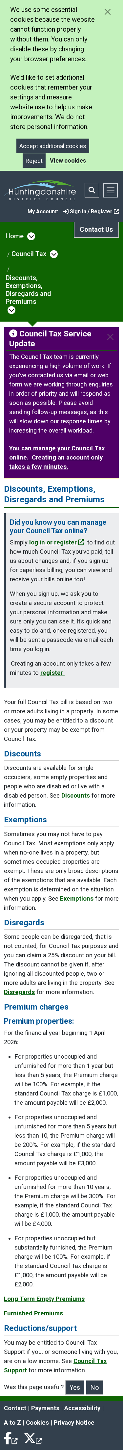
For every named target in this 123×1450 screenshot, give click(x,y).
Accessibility (82, 1408)
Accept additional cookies (52, 146)
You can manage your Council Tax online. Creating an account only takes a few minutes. (57, 457)
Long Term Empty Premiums (44, 1299)
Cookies (37, 1422)
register (52, 672)
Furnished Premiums (33, 1313)
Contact (15, 1408)
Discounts (75, 795)
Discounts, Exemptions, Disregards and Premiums (28, 289)
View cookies (68, 160)
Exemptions (76, 898)
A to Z (12, 1422)
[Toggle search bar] (92, 190)
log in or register (53, 542)
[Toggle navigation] (110, 190)
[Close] (110, 337)
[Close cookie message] (107, 11)
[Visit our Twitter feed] (33, 1437)
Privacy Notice (74, 1422)
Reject (34, 160)
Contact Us (96, 229)
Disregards (19, 992)
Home (15, 236)
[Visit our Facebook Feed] (11, 1437)
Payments (45, 1408)
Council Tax (28, 254)
